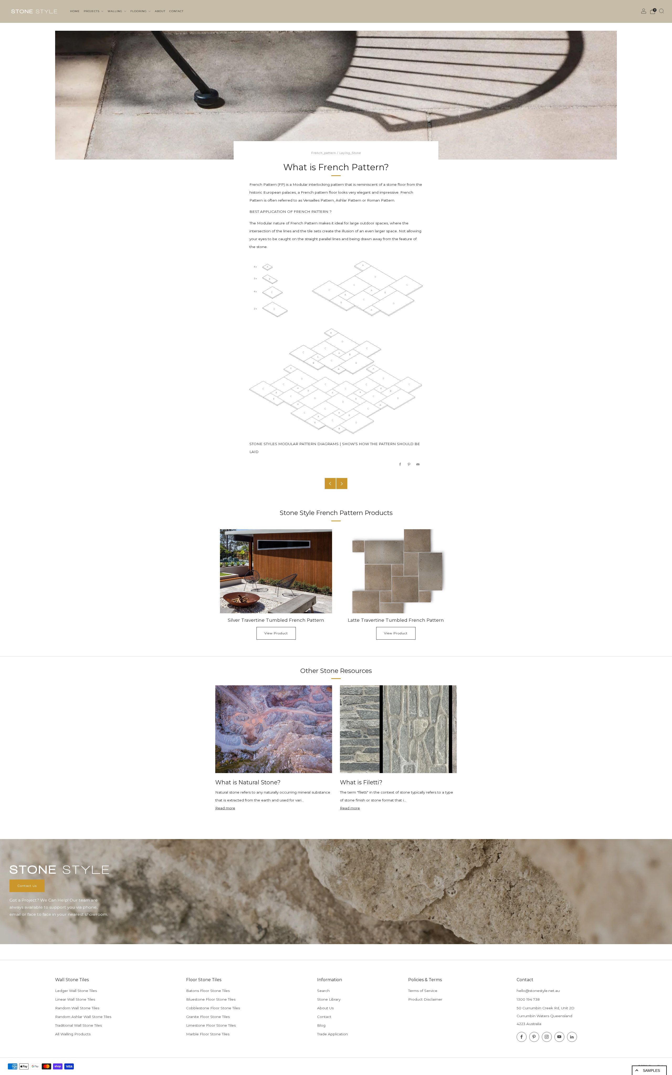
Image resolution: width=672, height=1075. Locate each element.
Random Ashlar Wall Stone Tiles (83, 1017)
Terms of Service (422, 991)
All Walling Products (73, 1034)
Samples (651, 1070)
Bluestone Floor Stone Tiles (210, 999)
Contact (324, 1017)
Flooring (139, 11)
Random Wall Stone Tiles (77, 1008)
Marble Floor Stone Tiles (207, 1034)
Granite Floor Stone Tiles (208, 1017)
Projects (92, 11)
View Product (276, 633)
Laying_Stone (350, 153)
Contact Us (27, 886)
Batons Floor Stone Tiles (208, 991)
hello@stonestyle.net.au (538, 991)
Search (323, 991)
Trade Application (332, 1034)
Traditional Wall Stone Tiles (78, 1025)
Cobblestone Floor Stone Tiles (213, 1008)
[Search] (661, 11)
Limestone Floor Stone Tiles (211, 1025)
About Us (325, 1008)
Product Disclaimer (425, 999)
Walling (115, 11)
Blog (321, 1025)
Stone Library (328, 999)
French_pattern (323, 153)
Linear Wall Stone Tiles (75, 999)
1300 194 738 (528, 999)
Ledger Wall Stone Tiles (76, 991)
